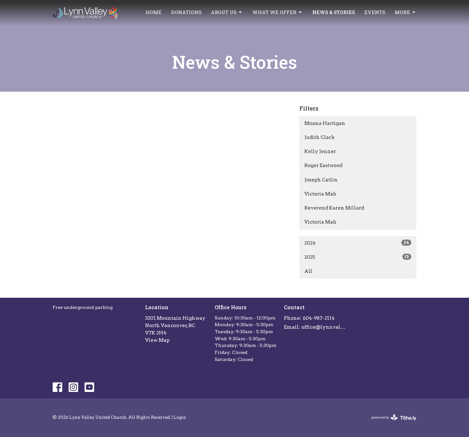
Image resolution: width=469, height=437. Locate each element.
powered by (390, 422)
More (402, 12)
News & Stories (333, 12)
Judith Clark (319, 137)
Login (180, 417)
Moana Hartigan (324, 123)
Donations (186, 12)
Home (153, 12)
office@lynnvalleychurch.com (324, 327)
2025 (356, 257)
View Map (157, 340)
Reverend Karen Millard (334, 208)
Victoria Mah (320, 194)
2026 (356, 243)
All (308, 271)
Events (374, 12)
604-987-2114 (319, 318)
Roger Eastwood (323, 165)
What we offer (274, 12)
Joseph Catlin (321, 180)
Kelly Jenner (320, 151)
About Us (223, 12)
